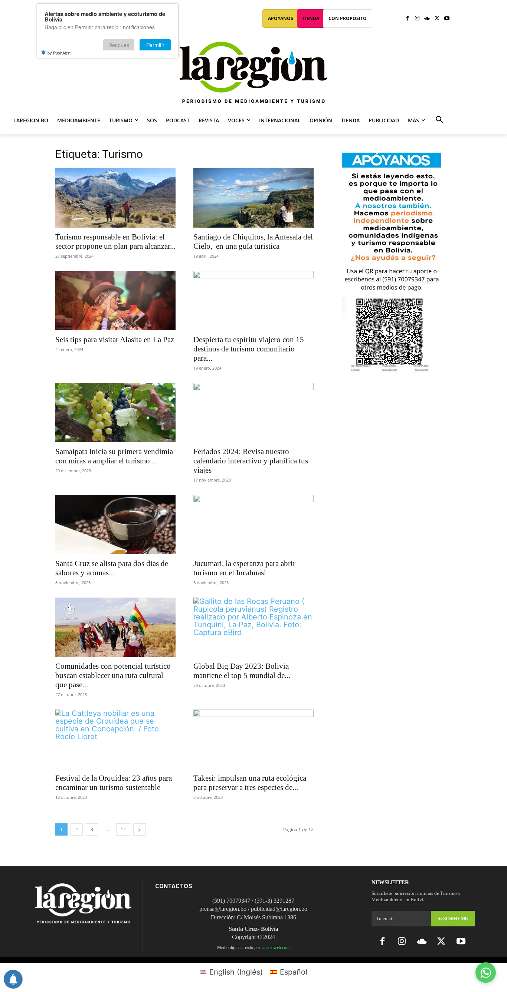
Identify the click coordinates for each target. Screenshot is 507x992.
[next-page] (139, 829)
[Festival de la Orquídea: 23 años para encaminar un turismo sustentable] (115, 739)
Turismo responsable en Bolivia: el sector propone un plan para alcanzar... (115, 241)
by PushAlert (59, 53)
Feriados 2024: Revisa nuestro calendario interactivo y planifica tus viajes (250, 460)
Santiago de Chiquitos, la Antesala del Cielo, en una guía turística (253, 241)
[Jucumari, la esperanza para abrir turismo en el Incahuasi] (253, 524)
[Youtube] (447, 19)
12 (123, 829)
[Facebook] (407, 19)
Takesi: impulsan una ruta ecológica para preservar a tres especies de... (249, 783)
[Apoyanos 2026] (391, 370)
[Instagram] (417, 19)
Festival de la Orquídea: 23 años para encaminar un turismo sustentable (113, 783)
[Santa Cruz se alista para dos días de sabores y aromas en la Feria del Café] (115, 524)
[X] (437, 19)
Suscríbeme (453, 918)
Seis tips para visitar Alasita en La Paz (114, 339)
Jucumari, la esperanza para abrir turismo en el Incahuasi (244, 568)
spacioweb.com (276, 947)
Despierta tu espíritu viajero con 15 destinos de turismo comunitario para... (248, 349)
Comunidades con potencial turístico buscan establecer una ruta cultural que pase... (113, 675)
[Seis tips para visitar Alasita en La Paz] (115, 300)
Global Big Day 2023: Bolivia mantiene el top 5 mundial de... (241, 671)
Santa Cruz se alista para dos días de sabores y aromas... (111, 568)
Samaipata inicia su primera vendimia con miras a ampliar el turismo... (114, 456)
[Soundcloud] (427, 19)
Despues (118, 45)
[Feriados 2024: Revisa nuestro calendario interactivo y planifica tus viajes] (253, 412)
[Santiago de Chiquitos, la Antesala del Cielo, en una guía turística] (253, 198)
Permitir (155, 45)
